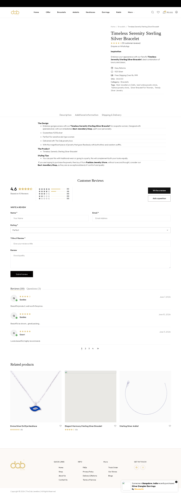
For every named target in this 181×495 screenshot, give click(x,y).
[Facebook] (136, 467)
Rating (14, 225)
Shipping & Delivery (111, 114)
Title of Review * (17, 238)
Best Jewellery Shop (82, 129)
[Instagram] (142, 467)
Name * (13, 213)
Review (13, 250)
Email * (95, 213)
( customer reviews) (131, 43)
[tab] (66, 114)
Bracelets (121, 27)
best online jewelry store (147, 85)
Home (113, 27)
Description (66, 114)
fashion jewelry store (120, 87)
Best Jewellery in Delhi (125, 85)
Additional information (86, 114)
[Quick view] (46, 420)
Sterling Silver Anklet (129, 426)
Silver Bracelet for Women (142, 87)
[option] (15, 25)
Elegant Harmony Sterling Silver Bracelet (83, 426)
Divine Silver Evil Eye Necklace (23, 426)
